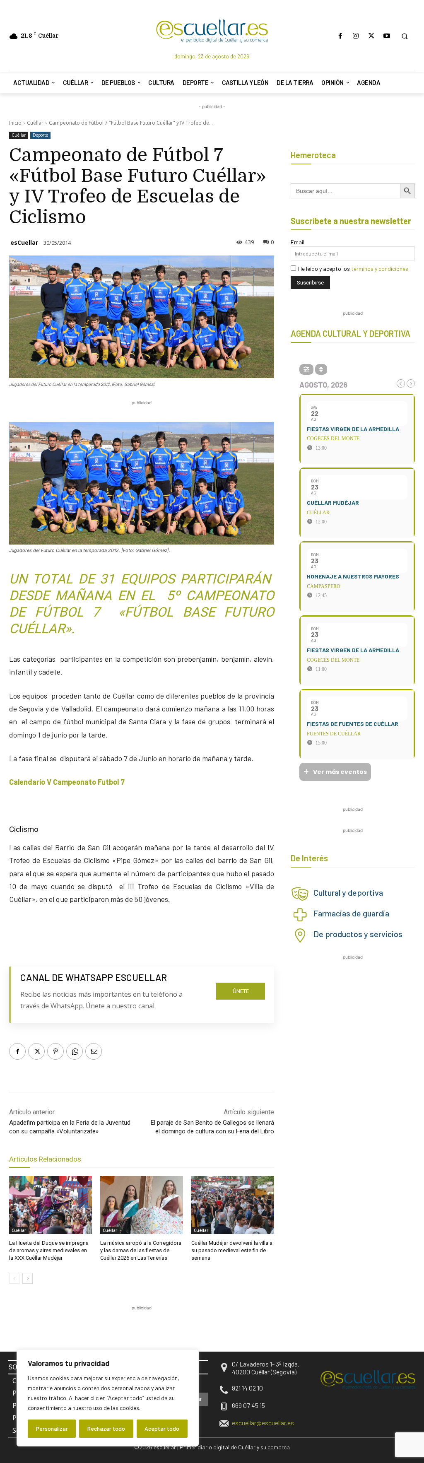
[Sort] (321, 369)
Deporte (40, 135)
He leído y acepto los (353, 268)
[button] (404, 36)
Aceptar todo (162, 1428)
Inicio (15, 122)
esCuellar (24, 242)
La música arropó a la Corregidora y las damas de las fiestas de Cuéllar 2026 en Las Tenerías (140, 1250)
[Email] (93, 1051)
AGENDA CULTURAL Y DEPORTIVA (350, 333)
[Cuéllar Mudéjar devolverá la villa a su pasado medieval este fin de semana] (232, 1205)
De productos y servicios (357, 934)
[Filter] (306, 369)
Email (297, 242)
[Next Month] (411, 383)
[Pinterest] (55, 1051)
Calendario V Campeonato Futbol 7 (67, 781)
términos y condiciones (379, 268)
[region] (108, 1398)
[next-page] (27, 1278)
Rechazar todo (106, 1428)
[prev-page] (14, 1278)
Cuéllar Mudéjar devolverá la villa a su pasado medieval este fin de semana (231, 1250)
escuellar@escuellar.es (263, 1423)
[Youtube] (386, 35)
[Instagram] (355, 35)
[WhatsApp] (74, 1051)
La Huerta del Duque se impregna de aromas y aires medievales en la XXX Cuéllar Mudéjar (49, 1250)
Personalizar (52, 1428)
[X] (371, 35)
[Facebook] (340, 35)
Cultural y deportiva (348, 892)
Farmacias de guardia (351, 913)
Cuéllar (35, 122)
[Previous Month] (401, 383)
